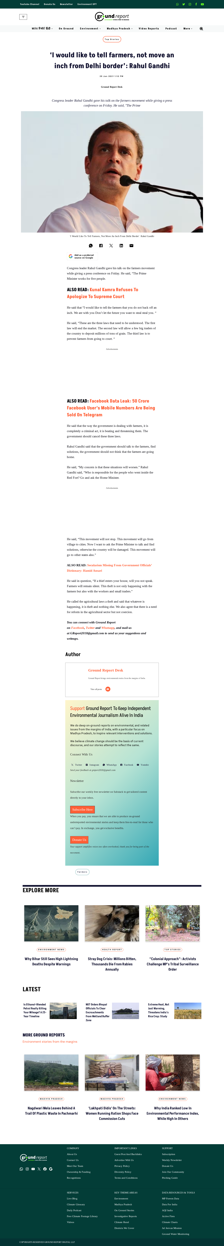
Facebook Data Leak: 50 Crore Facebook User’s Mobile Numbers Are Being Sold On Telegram (111, 408)
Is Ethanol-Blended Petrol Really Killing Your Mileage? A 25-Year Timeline (34, 1010)
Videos (70, 1222)
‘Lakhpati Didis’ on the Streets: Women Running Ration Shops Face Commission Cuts (112, 1113)
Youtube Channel (29, 4)
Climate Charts (170, 1222)
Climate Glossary (76, 1204)
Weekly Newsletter (172, 1160)
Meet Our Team (75, 1166)
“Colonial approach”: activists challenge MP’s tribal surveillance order (173, 964)
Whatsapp (107, 627)
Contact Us (73, 1160)
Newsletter (66, 4)
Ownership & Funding (79, 1172)
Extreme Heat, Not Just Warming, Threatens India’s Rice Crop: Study (158, 1010)
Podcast (171, 28)
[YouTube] (33, 1169)
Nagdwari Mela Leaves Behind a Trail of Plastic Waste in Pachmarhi (51, 1111)
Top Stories (112, 39)
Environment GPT (87, 4)
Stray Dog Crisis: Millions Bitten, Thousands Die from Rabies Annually (112, 964)
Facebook (77, 627)
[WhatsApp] (21, 1169)
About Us (72, 1154)
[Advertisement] (112, 375)
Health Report (112, 950)
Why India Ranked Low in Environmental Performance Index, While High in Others (173, 1113)
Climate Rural (121, 1222)
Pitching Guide (170, 1178)
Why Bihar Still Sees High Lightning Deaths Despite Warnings (51, 961)
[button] (52, 28)
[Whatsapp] (177, 4)
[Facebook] (196, 4)
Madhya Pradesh (51, 1099)
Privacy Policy (122, 1166)
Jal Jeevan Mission (172, 1228)
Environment (121, 1198)
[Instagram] (190, 4)
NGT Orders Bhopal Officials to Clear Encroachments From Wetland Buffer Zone (98, 1012)
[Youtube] (202, 4)
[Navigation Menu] (23, 17)
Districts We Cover (124, 1228)
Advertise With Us (124, 1160)
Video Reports (149, 28)
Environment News (51, 950)
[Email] (107, 689)
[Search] (201, 28)
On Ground (66, 28)
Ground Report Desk (111, 86)
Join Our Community (173, 1172)
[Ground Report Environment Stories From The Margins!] (112, 16)
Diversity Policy (122, 1172)
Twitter (90, 627)
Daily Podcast (74, 1210)
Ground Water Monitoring (175, 1234)
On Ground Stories (124, 1210)
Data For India (169, 1204)
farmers (82, 872)
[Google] (51, 1169)
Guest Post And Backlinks (128, 1154)
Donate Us (49, 4)
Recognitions (74, 1178)
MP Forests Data (170, 1198)
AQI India (167, 1210)
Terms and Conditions (126, 1178)
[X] (183, 4)
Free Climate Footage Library (82, 1216)
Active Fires (168, 1216)
